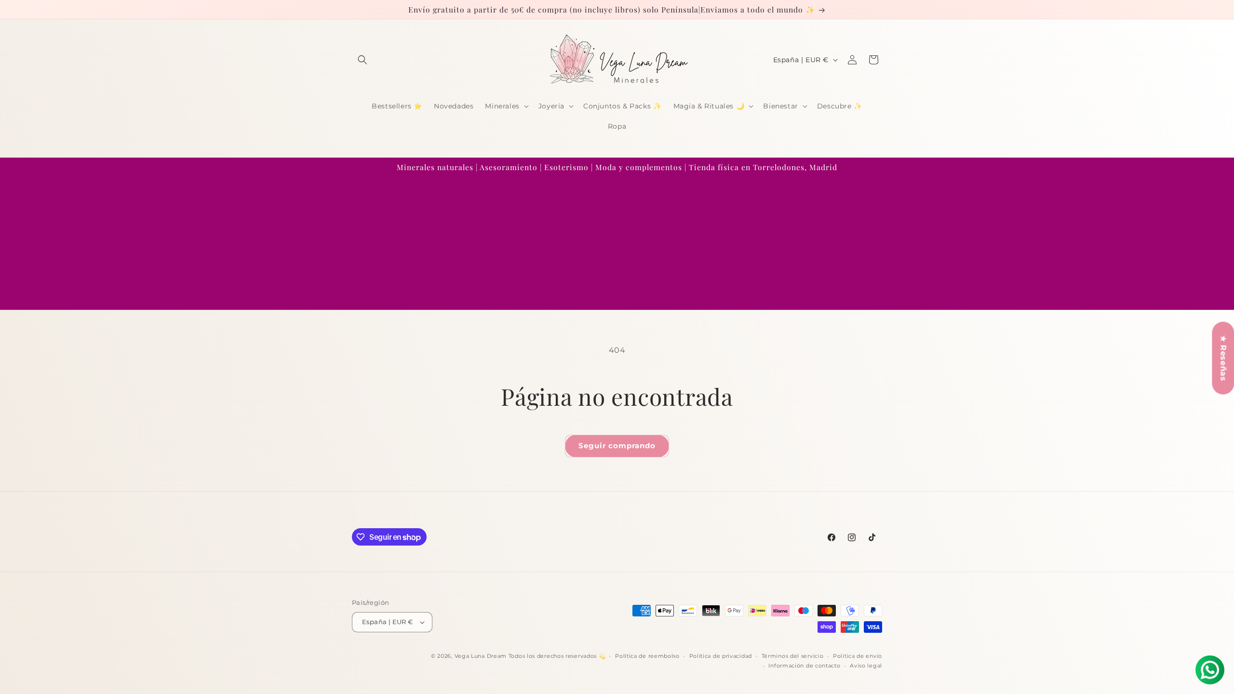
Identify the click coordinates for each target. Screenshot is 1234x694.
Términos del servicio (793, 656)
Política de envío (857, 656)
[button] (362, 59)
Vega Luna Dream (481, 656)
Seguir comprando (617, 445)
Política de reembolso (647, 656)
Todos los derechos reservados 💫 (557, 656)
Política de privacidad (720, 656)
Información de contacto (804, 665)
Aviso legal (866, 665)
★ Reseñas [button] (1223, 358)
